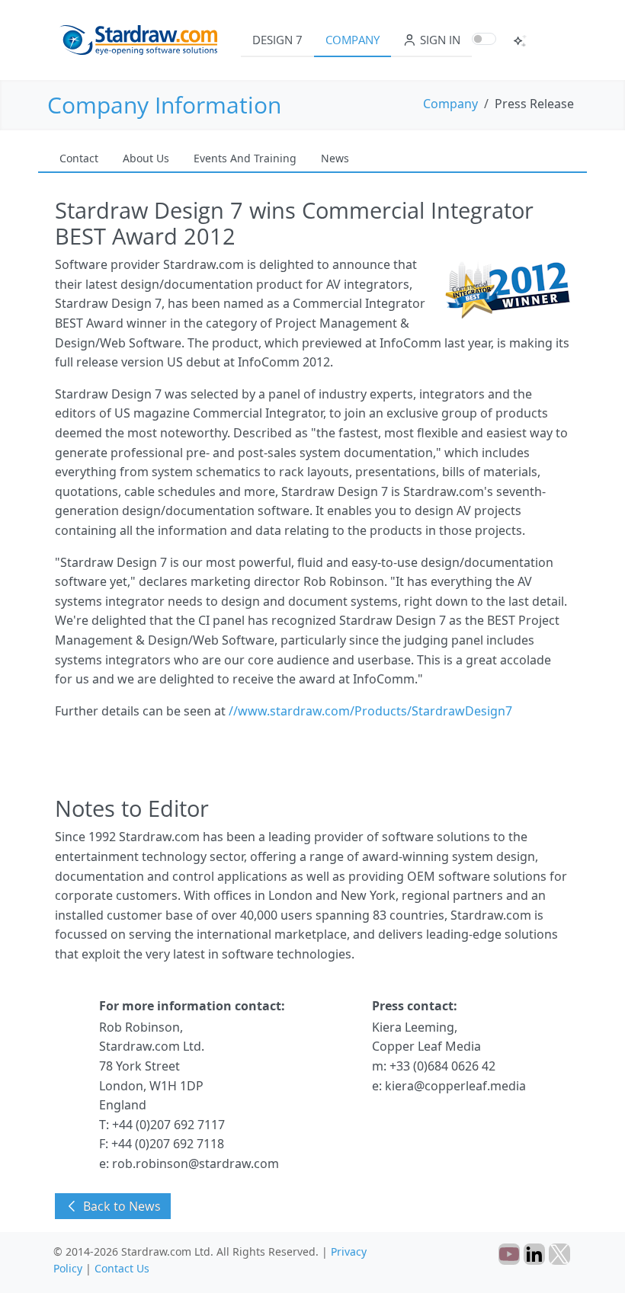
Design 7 (277, 39)
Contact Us (122, 1268)
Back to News (120, 1206)
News (335, 158)
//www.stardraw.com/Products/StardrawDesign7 (370, 711)
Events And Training (245, 158)
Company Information (164, 104)
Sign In (438, 39)
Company (352, 39)
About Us (146, 158)
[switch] (484, 39)
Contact (78, 158)
